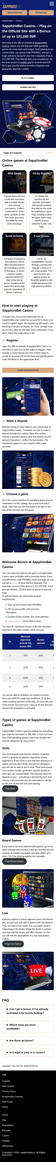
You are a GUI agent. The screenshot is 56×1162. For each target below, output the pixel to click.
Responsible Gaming (12, 1096)
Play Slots (10, 788)
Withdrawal (7, 1146)
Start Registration (28, 370)
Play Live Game (13, 944)
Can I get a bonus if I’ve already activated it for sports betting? (27, 1011)
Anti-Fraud (7, 1102)
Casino (5, 1135)
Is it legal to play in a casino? (27, 1052)
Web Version (8, 1086)
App (4, 1120)
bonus (15, 583)
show (50, 153)
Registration (15, 13)
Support (6, 1081)
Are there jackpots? (21, 1040)
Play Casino (28, 78)
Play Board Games (14, 861)
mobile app (25, 62)
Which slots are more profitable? (21, 1026)
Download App (28, 87)
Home (5, 1115)
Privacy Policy (9, 1091)
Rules (5, 1107)
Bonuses (6, 1130)
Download (41, 13)
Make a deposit (15, 621)
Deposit (6, 1141)
